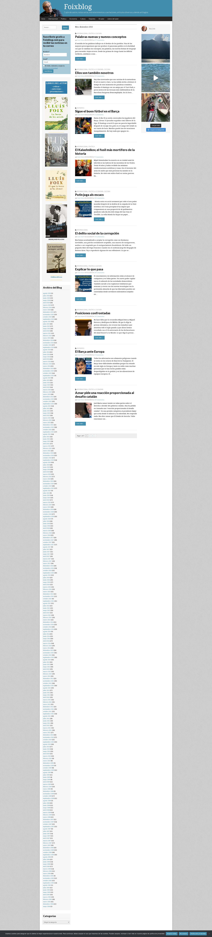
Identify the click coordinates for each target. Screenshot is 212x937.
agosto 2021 (47, 434)
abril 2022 (46, 415)
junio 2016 (46, 580)
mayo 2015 (46, 610)
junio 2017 (46, 552)
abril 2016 (46, 584)
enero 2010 (47, 761)
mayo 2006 (46, 864)
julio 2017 (46, 549)
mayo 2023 (46, 385)
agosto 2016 (47, 575)
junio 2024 (46, 354)
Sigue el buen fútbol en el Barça (97, 111)
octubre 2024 (47, 345)
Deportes (92, 19)
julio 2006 (46, 859)
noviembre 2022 (48, 399)
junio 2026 (46, 298)
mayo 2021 (46, 441)
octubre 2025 (47, 317)
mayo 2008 (46, 808)
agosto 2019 (47, 490)
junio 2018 (46, 523)
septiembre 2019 (48, 488)
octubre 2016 (47, 570)
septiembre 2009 (48, 770)
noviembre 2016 (48, 568)
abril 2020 (46, 472)
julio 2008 (46, 803)
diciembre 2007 (48, 819)
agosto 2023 (47, 378)
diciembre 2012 (48, 678)
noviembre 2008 (48, 794)
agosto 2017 (47, 547)
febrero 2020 (47, 476)
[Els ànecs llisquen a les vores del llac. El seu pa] (155, 78)
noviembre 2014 (48, 624)
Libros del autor (113, 19)
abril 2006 (46, 866)
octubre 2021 (47, 429)
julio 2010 (46, 747)
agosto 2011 (47, 716)
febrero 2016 (47, 589)
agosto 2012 (47, 688)
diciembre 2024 (48, 340)
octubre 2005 (47, 880)
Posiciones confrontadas (92, 313)
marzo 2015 (47, 615)
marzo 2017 (47, 559)
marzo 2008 (47, 812)
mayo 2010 (46, 751)
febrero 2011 (47, 730)
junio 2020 (46, 467)
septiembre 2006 (48, 855)
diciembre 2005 (48, 876)
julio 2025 (46, 324)
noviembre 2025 (48, 314)
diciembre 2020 (48, 453)
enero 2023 (47, 394)
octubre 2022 (47, 401)
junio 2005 (46, 890)
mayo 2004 (46, 906)
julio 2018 (46, 521)
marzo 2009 (47, 784)
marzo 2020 (47, 474)
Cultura (82, 19)
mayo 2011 (46, 723)
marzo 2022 (47, 418)
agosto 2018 (47, 519)
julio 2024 (46, 352)
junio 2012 (46, 692)
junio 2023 (46, 382)
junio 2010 (46, 749)
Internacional (53, 19)
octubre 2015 (47, 599)
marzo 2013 (47, 671)
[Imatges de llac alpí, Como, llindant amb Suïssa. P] (155, 48)
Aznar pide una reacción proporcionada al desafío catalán (104, 394)
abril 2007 (46, 838)
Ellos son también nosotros (94, 73)
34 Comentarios (99, 316)
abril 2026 (46, 303)
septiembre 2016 (48, 573)
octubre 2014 (47, 627)
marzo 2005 (47, 897)
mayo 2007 (46, 836)
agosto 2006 (47, 857)
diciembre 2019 (48, 481)
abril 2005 (46, 894)
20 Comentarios (99, 272)
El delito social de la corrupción (97, 233)
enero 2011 (47, 732)
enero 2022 (47, 422)
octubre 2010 (47, 739)
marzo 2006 (47, 869)
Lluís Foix (80, 40)
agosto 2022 (47, 406)
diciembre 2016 (48, 566)
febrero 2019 (47, 505)
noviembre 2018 (48, 512)
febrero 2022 (47, 420)
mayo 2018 (46, 526)
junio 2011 (46, 721)
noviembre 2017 (48, 540)
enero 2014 (47, 648)
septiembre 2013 (48, 657)
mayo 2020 (46, 469)
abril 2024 (46, 359)
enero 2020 (47, 479)
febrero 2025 (47, 335)
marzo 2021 (47, 446)
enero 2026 (47, 310)
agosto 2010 (47, 744)
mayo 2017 (46, 554)
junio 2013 (46, 664)
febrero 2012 (47, 702)
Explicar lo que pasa (89, 269)
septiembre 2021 (48, 432)
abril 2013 (46, 669)
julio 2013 (46, 662)
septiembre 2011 (48, 714)
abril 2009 (46, 782)
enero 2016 (47, 591)
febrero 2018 (47, 533)
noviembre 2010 (48, 737)
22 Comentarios (99, 76)
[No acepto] (209, 934)
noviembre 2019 (48, 483)
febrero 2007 (47, 843)
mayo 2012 (46, 695)
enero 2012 (47, 704)
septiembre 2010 (48, 742)
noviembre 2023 (48, 371)
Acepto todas (172, 933)
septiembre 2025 (48, 319)
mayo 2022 (46, 413)
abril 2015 (46, 613)
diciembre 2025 (48, 312)
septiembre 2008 (48, 798)
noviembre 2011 (48, 709)
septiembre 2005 (48, 883)
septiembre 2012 (48, 685)
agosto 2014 (47, 631)
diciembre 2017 (48, 537)
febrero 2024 (47, 364)
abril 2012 (46, 697)
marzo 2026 (47, 305)
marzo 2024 (47, 361)
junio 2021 (46, 439)
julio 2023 (46, 380)
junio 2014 (46, 636)
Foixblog (78, 7)
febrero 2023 (47, 392)
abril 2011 (46, 725)
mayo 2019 (46, 498)
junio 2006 (46, 862)
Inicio (43, 19)
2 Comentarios (99, 115)
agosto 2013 (47, 660)
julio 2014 (46, 634)
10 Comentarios (99, 198)
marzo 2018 (47, 530)
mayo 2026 (46, 300)
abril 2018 (46, 528)
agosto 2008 (47, 800)
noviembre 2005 (48, 878)
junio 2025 (46, 326)
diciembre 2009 (48, 763)
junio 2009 (46, 777)
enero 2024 (47, 366)
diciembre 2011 (48, 707)
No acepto (183, 933)
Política (63, 19)
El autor (101, 19)
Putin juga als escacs (89, 195)
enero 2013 (47, 676)
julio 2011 (46, 718)
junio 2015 (46, 608)
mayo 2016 (46, 582)
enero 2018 (47, 535)
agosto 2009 (47, 772)
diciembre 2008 (48, 791)
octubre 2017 (47, 542)
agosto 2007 (47, 829)
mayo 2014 (46, 638)
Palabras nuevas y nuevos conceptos (100, 37)
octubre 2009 (47, 768)
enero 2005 (47, 902)
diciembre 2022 (48, 396)
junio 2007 (46, 833)
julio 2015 (46, 606)
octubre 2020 (47, 458)
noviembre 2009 (48, 765)
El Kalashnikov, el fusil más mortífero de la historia (105, 151)
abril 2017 (46, 556)
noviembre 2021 (48, 427)
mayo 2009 (46, 779)
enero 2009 (47, 789)
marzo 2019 (47, 502)
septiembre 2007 (48, 826)
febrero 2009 (47, 786)
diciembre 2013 (48, 650)
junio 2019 (46, 495)
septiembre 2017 (48, 544)
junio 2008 (46, 805)
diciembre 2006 (48, 847)
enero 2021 (47, 451)
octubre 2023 (47, 373)
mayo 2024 (46, 357)
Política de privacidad (198, 933)
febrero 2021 (47, 448)
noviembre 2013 (48, 653)
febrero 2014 (47, 646)
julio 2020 (46, 465)
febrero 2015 (47, 617)
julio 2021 (46, 436)
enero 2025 (47, 338)
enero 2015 (47, 620)
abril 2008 (46, 810)
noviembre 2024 (48, 343)
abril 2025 (46, 331)
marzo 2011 (47, 728)
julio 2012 (46, 690)
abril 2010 (46, 754)
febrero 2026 (47, 307)
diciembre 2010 (48, 735)
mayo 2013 (46, 667)
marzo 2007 (47, 840)
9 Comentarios (99, 157)
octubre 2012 (47, 683)
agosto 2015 (47, 603)
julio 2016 (46, 577)
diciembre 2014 (48, 622)
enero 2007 (47, 845)
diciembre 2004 (48, 904)
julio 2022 (46, 408)
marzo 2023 (47, 390)
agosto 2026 (47, 293)
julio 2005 (46, 887)
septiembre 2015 (48, 601)
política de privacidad (50, 68)
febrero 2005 (47, 899)
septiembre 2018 (48, 516)
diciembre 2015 (48, 594)
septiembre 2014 (48, 629)
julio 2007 (46, 831)
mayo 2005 (46, 892)
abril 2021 (46, 443)
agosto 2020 (47, 462)
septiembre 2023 (48, 375)
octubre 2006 (47, 852)
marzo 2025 (47, 333)
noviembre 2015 (48, 596)
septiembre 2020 (48, 460)
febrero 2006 (47, 871)
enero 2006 (47, 873)
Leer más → (80, 59)
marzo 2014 (47, 643)
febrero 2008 (47, 815)
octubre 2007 (47, 824)
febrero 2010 (47, 758)
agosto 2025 (47, 321)
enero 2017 (47, 563)
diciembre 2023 (48, 368)
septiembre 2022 (48, 404)
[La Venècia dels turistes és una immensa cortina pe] (155, 107)
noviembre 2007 (48, 822)
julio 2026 (46, 296)
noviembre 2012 (48, 681)
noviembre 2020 (48, 455)
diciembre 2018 (48, 509)
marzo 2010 (47, 756)
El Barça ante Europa (89, 351)
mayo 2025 (46, 328)
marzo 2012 (47, 700)
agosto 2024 (47, 350)
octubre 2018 (47, 514)
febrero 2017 (47, 561)
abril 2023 (46, 387)
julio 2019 (46, 493)
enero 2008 (47, 817)
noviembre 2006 (48, 850)
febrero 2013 (47, 674)
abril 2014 (46, 641)
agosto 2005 (47, 885)
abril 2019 (46, 500)
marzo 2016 (47, 587)
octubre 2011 (47, 711)
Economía (73, 19)
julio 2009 (46, 775)
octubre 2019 (47, 486)
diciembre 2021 (48, 425)
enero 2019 (47, 507)
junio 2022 (46, 411)
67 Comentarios (99, 40)
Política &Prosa (56, 277)
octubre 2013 (47, 655)
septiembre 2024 (48, 347)
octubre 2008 (47, 796)
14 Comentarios (99, 237)
